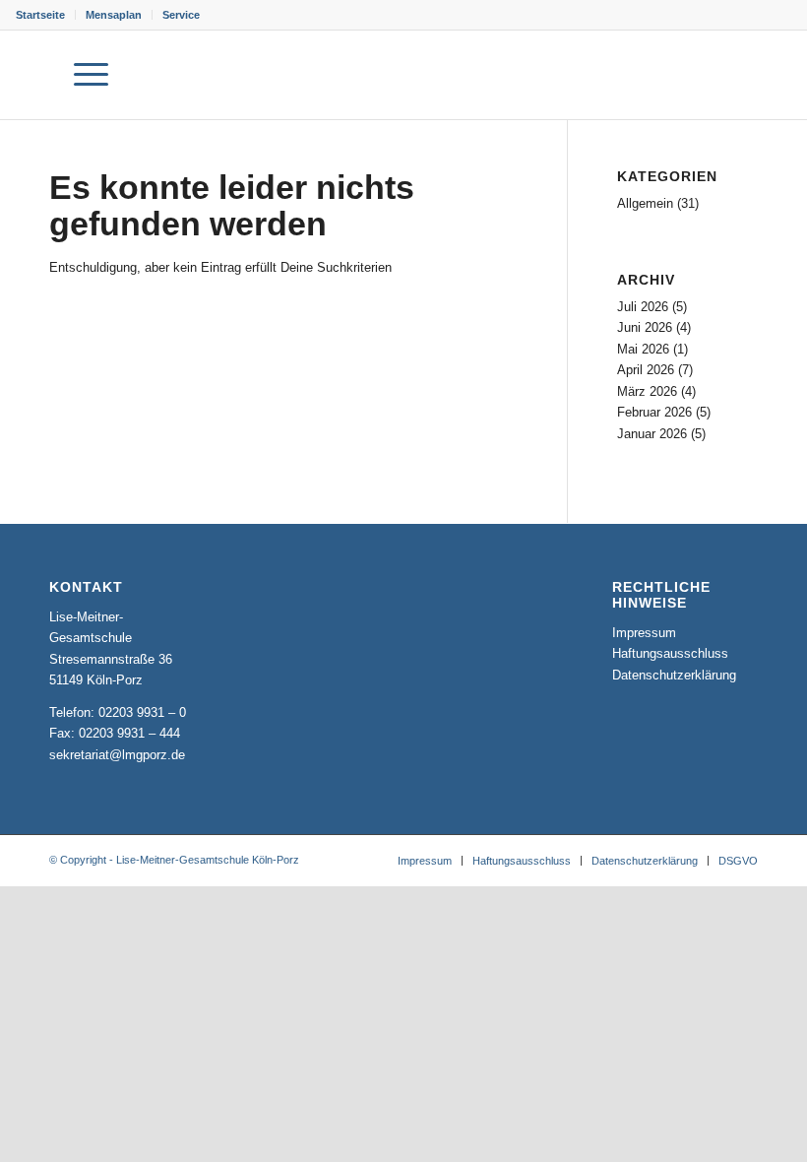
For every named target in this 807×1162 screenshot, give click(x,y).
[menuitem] (46, 15)
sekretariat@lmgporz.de (117, 754)
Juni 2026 (644, 327)
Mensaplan (114, 15)
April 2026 (645, 369)
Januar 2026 (652, 433)
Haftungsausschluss (670, 653)
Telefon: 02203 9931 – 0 (117, 712)
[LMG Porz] (694, 75)
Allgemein (645, 203)
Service (181, 15)
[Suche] (35, 75)
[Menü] (81, 75)
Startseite (40, 15)
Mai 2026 (643, 349)
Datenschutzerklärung (674, 675)
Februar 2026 (654, 412)
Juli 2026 (642, 306)
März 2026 (647, 391)
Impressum (644, 632)
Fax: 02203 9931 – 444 (114, 733)
